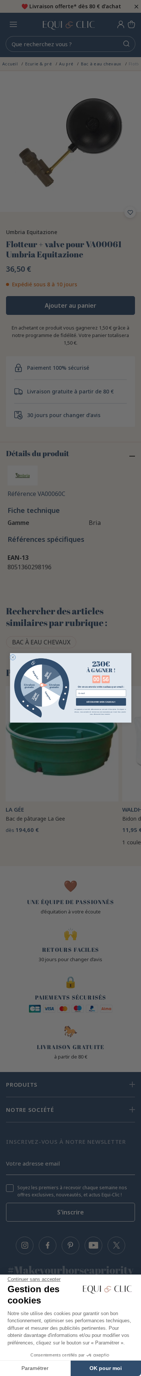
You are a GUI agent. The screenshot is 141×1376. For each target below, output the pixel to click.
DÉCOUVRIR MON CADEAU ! (100, 702)
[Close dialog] (12, 657)
